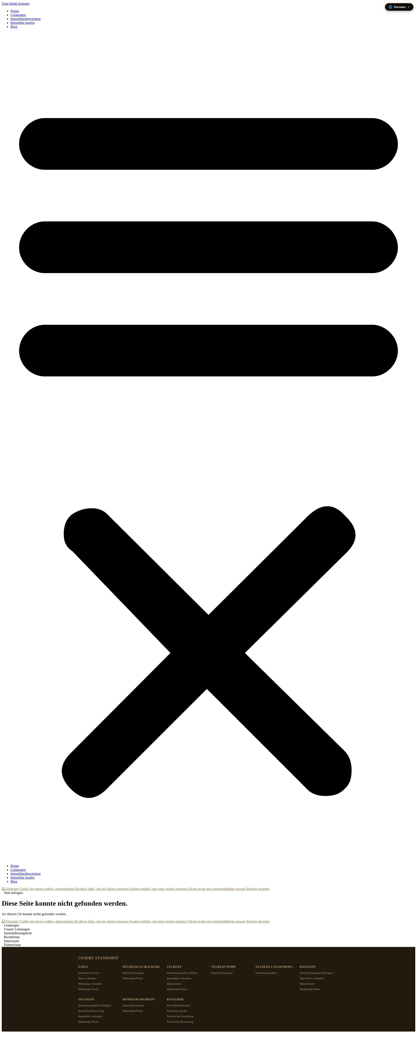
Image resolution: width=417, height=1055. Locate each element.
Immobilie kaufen (22, 23)
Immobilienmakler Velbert (182, 972)
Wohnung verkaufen (90, 983)
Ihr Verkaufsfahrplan (179, 1005)
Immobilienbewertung (25, 19)
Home (14, 11)
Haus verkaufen (87, 978)
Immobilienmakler (133, 972)
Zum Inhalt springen (16, 3)
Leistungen (18, 15)
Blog (13, 26)
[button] (208, 446)
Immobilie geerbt (177, 1010)
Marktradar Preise (88, 989)
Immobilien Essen (88, 972)
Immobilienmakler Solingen (94, 1005)
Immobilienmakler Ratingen (316, 972)
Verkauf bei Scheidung (180, 1016)
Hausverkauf (307, 983)
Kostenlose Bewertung (180, 1021)
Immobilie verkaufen (179, 978)
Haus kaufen (174, 983)
